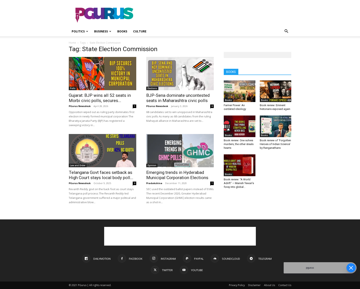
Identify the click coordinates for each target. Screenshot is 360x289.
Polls (72, 88)
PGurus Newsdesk (80, 106)
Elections (152, 88)
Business (101, 31)
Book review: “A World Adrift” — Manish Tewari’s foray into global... (239, 183)
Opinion (152, 165)
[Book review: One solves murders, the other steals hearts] (239, 126)
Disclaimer (254, 285)
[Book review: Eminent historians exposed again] (275, 91)
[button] (286, 32)
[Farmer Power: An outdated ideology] (239, 91)
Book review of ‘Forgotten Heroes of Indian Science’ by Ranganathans (275, 144)
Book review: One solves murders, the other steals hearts (239, 144)
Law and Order (77, 165)
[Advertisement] (215, 15)
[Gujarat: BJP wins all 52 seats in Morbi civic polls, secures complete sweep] (102, 73)
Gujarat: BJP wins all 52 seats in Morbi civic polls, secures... (100, 98)
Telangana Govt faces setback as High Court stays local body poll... (101, 175)
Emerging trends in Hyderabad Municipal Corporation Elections (177, 175)
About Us (269, 285)
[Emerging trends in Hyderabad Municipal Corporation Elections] (180, 150)
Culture (139, 31)
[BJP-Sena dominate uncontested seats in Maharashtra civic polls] (180, 73)
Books (122, 31)
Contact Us (284, 285)
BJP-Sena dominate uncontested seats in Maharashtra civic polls (178, 98)
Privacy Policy (237, 285)
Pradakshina (154, 183)
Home (72, 42)
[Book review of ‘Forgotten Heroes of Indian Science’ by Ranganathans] (275, 126)
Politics (78, 31)
